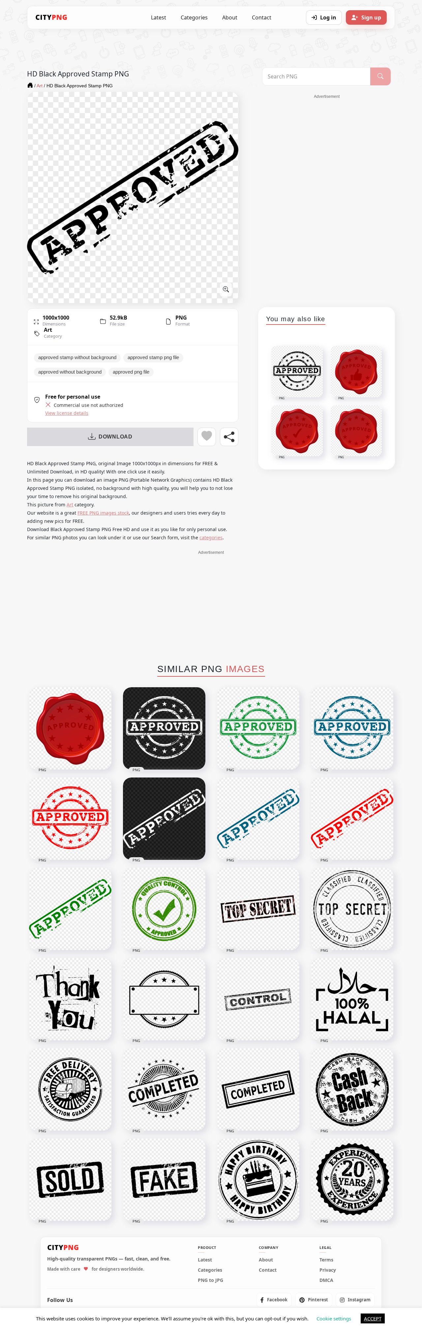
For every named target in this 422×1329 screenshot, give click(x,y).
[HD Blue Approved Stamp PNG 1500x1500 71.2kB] (258, 819)
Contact (261, 17)
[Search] (380, 76)
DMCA (326, 1280)
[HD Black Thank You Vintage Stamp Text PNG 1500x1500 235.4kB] (70, 999)
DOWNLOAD (116, 436)
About (229, 17)
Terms (326, 1259)
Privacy (327, 1270)
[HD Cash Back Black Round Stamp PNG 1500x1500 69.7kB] (352, 1089)
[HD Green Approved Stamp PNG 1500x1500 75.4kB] (70, 909)
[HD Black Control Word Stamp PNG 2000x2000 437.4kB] (258, 999)
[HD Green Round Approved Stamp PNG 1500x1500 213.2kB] (258, 728)
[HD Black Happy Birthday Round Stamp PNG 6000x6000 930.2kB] (258, 1180)
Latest (158, 17)
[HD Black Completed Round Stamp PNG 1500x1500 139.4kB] (164, 1089)
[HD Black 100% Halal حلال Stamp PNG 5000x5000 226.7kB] (352, 999)
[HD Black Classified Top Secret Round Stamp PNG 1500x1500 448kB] (352, 909)
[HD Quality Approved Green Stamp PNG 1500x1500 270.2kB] (164, 909)
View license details (66, 413)
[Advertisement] (326, 198)
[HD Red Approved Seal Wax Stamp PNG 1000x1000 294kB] (70, 728)
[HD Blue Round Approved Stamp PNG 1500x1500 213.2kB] (352, 728)
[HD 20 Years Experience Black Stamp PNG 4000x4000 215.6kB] (352, 1180)
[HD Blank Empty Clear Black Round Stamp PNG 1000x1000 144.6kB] (164, 999)
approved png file (131, 372)
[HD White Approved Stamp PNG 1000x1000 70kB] (164, 819)
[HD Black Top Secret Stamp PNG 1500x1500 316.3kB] (258, 909)
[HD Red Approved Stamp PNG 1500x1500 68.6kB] (352, 819)
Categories (194, 17)
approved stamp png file (153, 357)
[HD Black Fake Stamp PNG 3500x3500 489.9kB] (164, 1180)
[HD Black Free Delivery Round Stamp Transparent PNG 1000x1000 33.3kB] (70, 1089)
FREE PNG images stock (103, 513)
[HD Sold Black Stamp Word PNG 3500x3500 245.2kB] (70, 1180)
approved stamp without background (77, 357)
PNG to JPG (210, 1280)
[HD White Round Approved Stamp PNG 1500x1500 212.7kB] (164, 728)
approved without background (70, 372)
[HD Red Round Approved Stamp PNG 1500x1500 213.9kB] (70, 819)
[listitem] (274, 1299)
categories (211, 537)
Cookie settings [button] (333, 1318)
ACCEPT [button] (372, 1318)
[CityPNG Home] (51, 17)
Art (48, 329)
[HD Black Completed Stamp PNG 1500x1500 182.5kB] (258, 1089)
